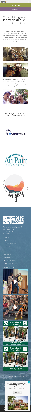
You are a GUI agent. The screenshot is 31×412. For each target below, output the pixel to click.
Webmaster (8, 23)
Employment (18, 376)
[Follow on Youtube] (19, 5)
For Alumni (6, 257)
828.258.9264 (7, 233)
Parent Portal (7, 254)
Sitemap (10, 376)
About (7, 240)
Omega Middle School (11, 243)
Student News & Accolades (11, 25)
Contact (7, 250)
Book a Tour (15, 9)
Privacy (5, 376)
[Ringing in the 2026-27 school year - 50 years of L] (15, 281)
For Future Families (9, 260)
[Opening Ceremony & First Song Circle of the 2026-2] (15, 307)
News (22, 23)
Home (7, 237)
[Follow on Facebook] (15, 5)
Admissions (8, 247)
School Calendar (8, 263)
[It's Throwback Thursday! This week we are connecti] (15, 358)
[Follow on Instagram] (12, 5)
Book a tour (18, 392)
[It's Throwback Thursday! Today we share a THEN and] (15, 333)
